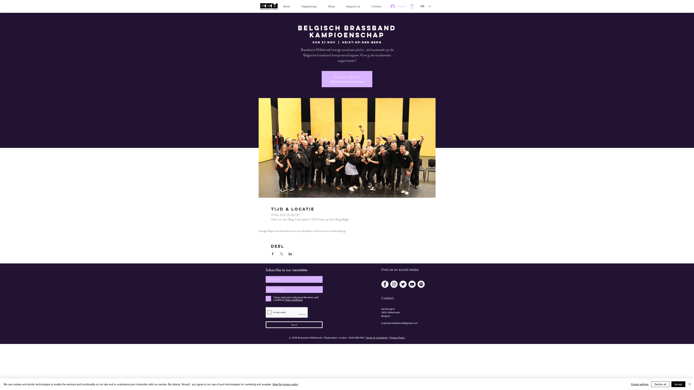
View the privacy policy (285, 384)
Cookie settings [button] (639, 384)
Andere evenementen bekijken (347, 81)
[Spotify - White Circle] (421, 284)
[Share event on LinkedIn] (290, 253)
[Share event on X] (281, 253)
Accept (678, 384)
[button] (287, 6)
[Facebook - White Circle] (385, 284)
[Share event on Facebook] (272, 253)
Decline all (660, 384)
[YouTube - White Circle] (412, 284)
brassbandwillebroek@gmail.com (399, 323)
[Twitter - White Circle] (403, 284)
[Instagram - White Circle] (394, 284)
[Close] (689, 384)
